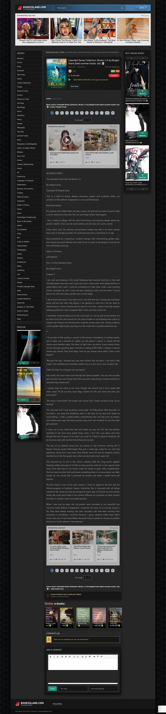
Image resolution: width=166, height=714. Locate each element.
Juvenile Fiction (22, 136)
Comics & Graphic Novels (26, 148)
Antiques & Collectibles (25, 307)
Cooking (20, 193)
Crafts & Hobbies (23, 242)
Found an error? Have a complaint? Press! (66, 594)
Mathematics (21, 185)
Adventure (21, 115)
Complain (114, 75)
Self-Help (20, 103)
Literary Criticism (23, 278)
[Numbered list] (77, 656)
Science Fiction (22, 91)
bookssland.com (52, 52)
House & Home (22, 311)
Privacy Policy (57, 704)
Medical (20, 258)
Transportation (22, 246)
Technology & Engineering (26, 217)
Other (62, 52)
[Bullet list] (74, 656)
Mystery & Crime (23, 99)
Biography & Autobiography (27, 144)
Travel (19, 213)
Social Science (22, 295)
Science (20, 95)
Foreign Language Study (26, 286)
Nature (19, 209)
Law (18, 274)
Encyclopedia (22, 229)
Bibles (19, 266)
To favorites (75, 75)
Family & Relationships (25, 164)
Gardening (20, 270)
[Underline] (57, 656)
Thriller (19, 87)
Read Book (74, 86)
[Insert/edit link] (86, 656)
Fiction (19, 62)
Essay (19, 233)
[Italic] (54, 656)
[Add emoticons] (82, 656)
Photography (21, 250)
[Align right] (69, 656)
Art (18, 172)
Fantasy (19, 123)
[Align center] (66, 656)
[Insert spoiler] (97, 656)
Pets (18, 237)
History (19, 160)
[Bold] (50, 656)
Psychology (21, 107)
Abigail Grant (116, 67)
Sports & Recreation (24, 221)
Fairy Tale (20, 132)
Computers (21, 201)
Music (19, 140)
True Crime (21, 156)
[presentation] (131, 58)
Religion (20, 152)
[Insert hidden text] (101, 656)
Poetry (19, 119)
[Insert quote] (94, 656)
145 (107, 113)
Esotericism (21, 176)
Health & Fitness (23, 205)
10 (97, 113)
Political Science (23, 197)
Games (19, 225)
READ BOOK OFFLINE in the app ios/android (90, 80)
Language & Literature (25, 180)
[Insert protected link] (89, 656)
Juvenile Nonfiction (24, 299)
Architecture (21, 262)
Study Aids (21, 303)
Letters (19, 254)
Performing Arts (22, 315)
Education (20, 70)
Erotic (19, 66)
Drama (19, 79)
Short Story (21, 75)
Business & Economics (25, 189)
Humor (19, 168)
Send (52, 688)
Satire (19, 290)
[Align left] (62, 656)
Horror (19, 111)
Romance (20, 58)
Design (19, 282)
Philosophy (21, 128)
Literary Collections (24, 83)
